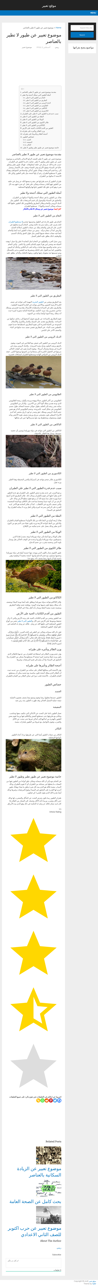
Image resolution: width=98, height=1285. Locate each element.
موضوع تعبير (27, 47)
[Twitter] (55, 1100)
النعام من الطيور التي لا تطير (35, 98)
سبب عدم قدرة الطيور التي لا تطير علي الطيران (40, 114)
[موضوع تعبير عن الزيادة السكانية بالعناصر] (33, 1155)
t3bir (94, 1284)
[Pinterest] (51, 1100)
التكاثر (29, 145)
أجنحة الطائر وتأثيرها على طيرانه (35, 134)
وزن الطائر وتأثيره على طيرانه (33, 131)
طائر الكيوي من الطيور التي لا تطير (35, 122)
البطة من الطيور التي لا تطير (33, 116)
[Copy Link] (38, 1100)
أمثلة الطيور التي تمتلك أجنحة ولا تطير (36, 95)
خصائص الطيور (28, 137)
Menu (93, 13)
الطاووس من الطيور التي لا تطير (37, 105)
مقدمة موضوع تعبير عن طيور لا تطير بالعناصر (39, 92)
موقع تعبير (49, 5)
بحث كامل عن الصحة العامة (35, 1201)
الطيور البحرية (38, 302)
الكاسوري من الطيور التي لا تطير (37, 111)
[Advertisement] (33, 68)
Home (58, 28)
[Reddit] (47, 1100)
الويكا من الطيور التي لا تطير (33, 119)
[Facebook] (59, 1100)
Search (82, 35)
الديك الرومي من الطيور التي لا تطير (38, 103)
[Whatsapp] (42, 1100)
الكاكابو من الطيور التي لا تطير (33, 125)
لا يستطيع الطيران (15, 222)
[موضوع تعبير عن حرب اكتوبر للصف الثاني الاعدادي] (33, 1211)
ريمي (57, 47)
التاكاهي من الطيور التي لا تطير (36, 108)
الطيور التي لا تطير (24, 621)
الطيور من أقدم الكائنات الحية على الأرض (37, 128)
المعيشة (29, 142)
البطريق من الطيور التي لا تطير (36, 100)
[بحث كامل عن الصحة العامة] (33, 1181)
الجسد (29, 140)
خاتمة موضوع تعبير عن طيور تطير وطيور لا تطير (41, 148)
